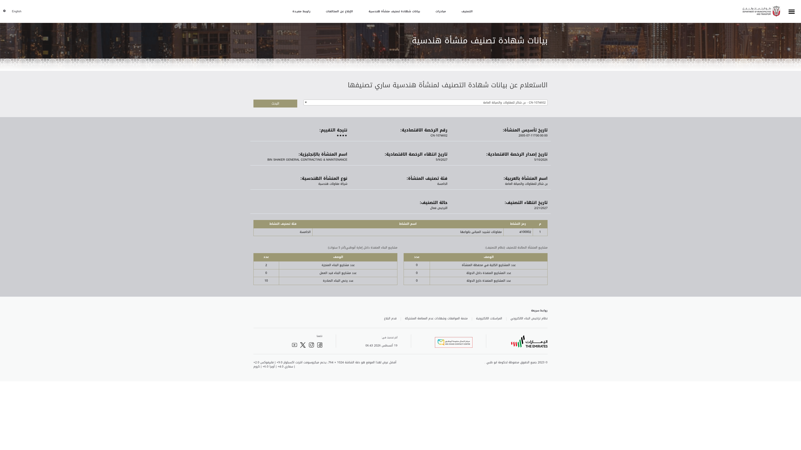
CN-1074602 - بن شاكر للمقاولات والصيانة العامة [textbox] (514, 102)
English (16, 11)
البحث (275, 103)
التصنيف (467, 11)
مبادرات (441, 11)
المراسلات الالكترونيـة (489, 318)
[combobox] (426, 102)
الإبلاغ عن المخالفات (339, 11)
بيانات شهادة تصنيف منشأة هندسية (394, 11)
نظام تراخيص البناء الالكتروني (529, 318)
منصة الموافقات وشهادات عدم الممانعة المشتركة (436, 318)
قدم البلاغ (390, 318)
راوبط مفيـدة (301, 11)
